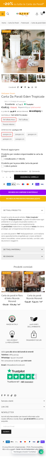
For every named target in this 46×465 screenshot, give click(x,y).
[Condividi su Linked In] (29, 87)
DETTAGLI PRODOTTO (12, 210)
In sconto (6, 31)
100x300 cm (7, 134)
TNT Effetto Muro (9, 120)
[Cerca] (7, 14)
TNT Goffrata (23, 120)
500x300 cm (19, 139)
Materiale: (14, 115)
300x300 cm (32, 134)
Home (4, 23)
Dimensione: (11, 130)
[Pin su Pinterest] (25, 87)
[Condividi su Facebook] (18, 87)
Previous (3, 51)
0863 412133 (14, 355)
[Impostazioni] (37, 14)
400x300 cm (7, 139)
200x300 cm (19, 134)
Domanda (36, 171)
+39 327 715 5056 (16, 358)
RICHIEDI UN (23, 192)
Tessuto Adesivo (8, 124)
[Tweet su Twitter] (22, 87)
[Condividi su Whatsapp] (32, 87)
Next (43, 51)
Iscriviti (6, 432)
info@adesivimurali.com (15, 365)
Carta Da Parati (13, 23)
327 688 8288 (26, 361)
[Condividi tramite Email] (36, 87)
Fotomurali (25, 23)
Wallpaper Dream (8, 93)
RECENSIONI (8, 256)
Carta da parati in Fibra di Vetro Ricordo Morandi (12, 298)
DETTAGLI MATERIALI (12, 249)
